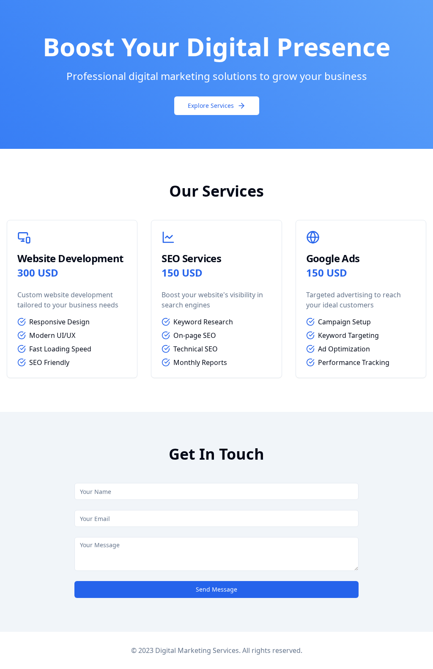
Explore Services (211, 105)
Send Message (216, 589)
